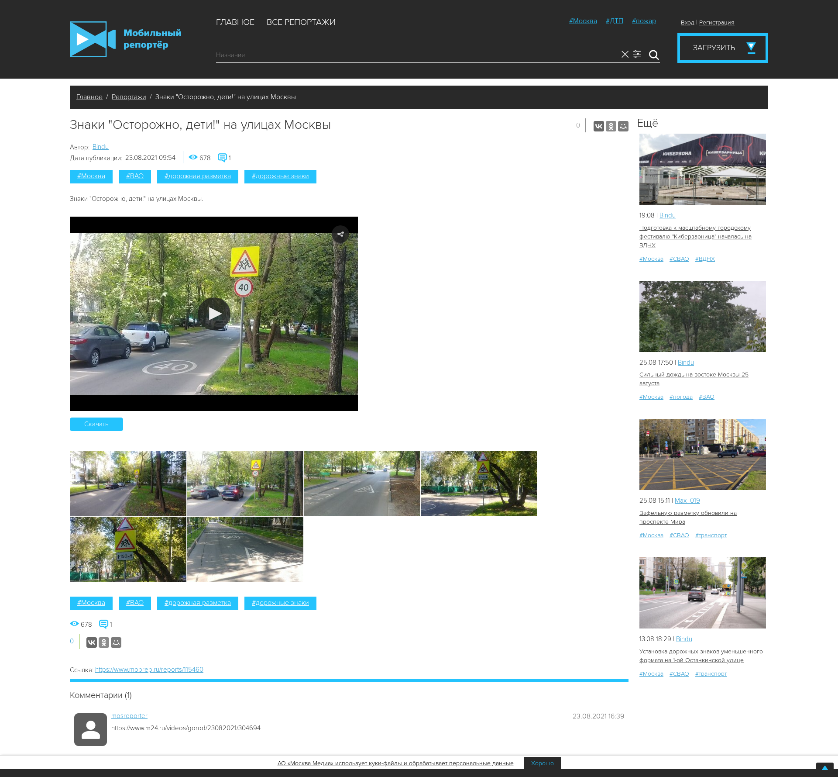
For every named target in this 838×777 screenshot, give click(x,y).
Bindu (101, 147)
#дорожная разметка (198, 176)
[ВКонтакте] (599, 126)
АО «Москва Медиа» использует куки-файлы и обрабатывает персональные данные (396, 763)
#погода (681, 397)
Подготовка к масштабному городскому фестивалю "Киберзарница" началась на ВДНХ (695, 236)
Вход (687, 22)
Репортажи (129, 97)
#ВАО (135, 176)
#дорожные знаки (280, 176)
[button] (214, 313)
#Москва (583, 21)
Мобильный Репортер (125, 39)
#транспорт (711, 535)
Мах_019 (687, 500)
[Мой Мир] (623, 126)
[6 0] (702, 169)
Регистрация (717, 22)
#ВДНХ (705, 258)
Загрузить (714, 47)
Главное (235, 22)
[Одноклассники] (611, 126)
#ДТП (614, 21)
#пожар (644, 21)
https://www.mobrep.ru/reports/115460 (149, 669)
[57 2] (702, 593)
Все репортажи (301, 22)
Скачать (96, 424)
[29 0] (702, 316)
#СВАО (679, 258)
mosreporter (129, 716)
